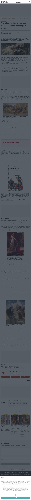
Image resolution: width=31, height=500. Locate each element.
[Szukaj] (29, 1)
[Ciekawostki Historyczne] (5, 2)
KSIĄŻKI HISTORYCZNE (19, 2)
